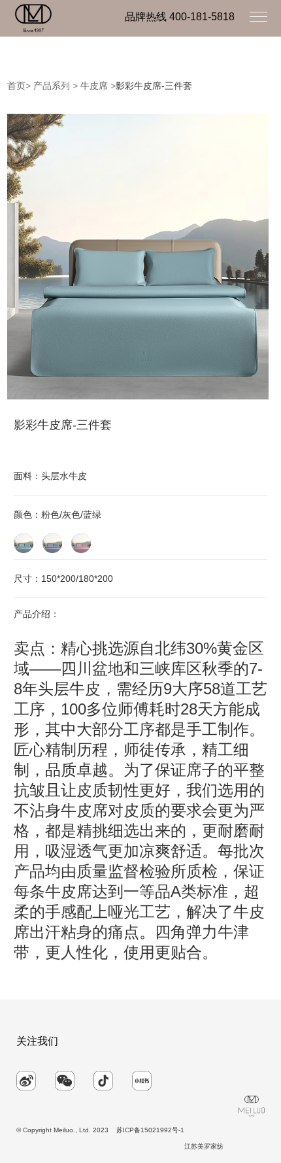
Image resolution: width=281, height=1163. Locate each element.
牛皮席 (94, 85)
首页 (16, 85)
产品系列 (51, 85)
